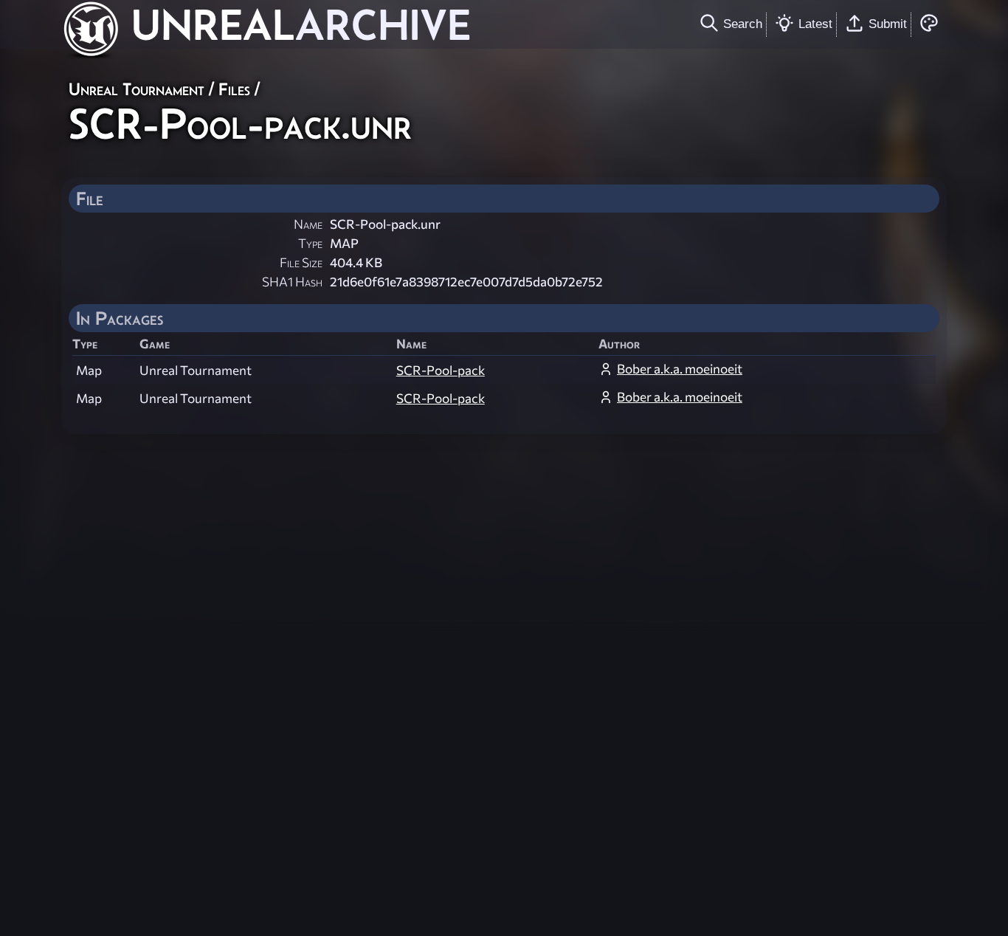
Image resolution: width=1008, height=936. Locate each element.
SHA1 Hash (292, 281)
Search (742, 23)
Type (310, 243)
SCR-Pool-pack (440, 370)
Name (308, 224)
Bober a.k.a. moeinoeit (679, 368)
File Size (301, 262)
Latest (815, 23)
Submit (888, 23)
